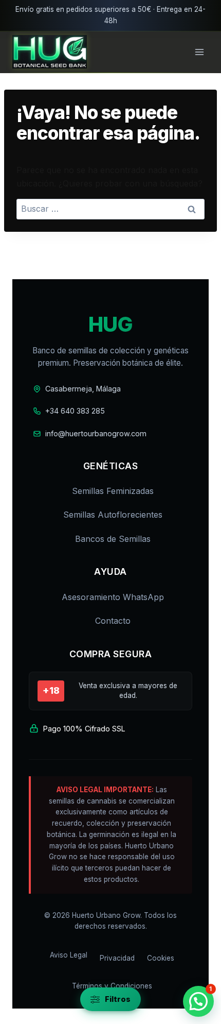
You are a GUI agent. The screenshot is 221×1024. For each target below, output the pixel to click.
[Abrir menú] (199, 52)
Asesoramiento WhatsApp (113, 597)
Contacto (113, 621)
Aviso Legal (68, 955)
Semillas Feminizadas (113, 491)
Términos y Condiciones (112, 986)
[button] (198, 1001)
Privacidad (117, 958)
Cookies (160, 958)
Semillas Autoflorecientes (112, 514)
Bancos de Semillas (113, 539)
